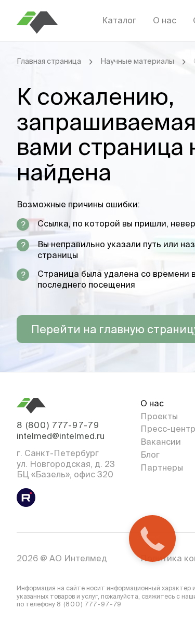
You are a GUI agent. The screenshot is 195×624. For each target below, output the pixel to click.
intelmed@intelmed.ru (61, 436)
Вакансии (160, 441)
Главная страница (49, 61)
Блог (150, 454)
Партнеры (161, 467)
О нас (164, 20)
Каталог (119, 20)
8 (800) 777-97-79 (58, 425)
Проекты (159, 416)
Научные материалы (137, 61)
